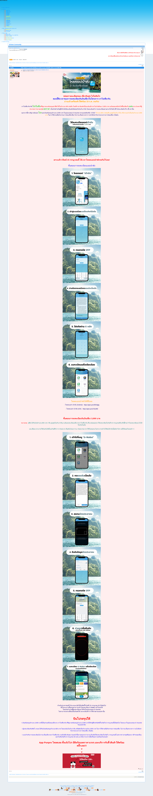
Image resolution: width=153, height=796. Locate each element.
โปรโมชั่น (36, 106)
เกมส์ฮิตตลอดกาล (91, 786)
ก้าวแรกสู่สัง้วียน (101, 789)
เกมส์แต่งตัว (64, 785)
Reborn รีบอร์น (8, 39)
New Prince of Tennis (9, 37)
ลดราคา (46, 109)
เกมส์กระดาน (8, 11)
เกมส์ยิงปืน (7, 22)
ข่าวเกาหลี (7, 31)
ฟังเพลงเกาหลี (8, 30)
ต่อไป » (143, 64)
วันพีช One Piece (61, 789)
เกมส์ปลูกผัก (72, 785)
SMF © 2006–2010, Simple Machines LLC (80, 794)
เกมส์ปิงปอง (65, 786)
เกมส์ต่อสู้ (7, 14)
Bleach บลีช (7, 34)
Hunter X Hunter (8, 36)
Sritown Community (15, 44)
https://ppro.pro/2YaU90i (90, 409)
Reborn (76, 789)
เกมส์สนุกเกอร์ (8, 23)
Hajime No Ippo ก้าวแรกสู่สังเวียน (11, 35)
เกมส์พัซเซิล (7, 20)
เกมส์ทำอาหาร (69, 785)
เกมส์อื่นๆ (7, 25)
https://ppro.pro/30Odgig (91, 405)
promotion (12, 70)
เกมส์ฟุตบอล (7, 21)
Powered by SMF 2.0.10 (71, 794)
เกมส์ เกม (61, 785)
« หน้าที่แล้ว (140, 64)
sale (131, 106)
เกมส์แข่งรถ (7, 12)
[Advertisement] (22, 3)
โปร (40, 113)
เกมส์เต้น (7, 15)
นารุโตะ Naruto (53, 789)
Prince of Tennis (92, 789)
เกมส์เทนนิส (62, 786)
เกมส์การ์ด (7, 10)
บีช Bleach (69, 789)
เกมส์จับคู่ (7, 13)
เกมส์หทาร (7, 24)
